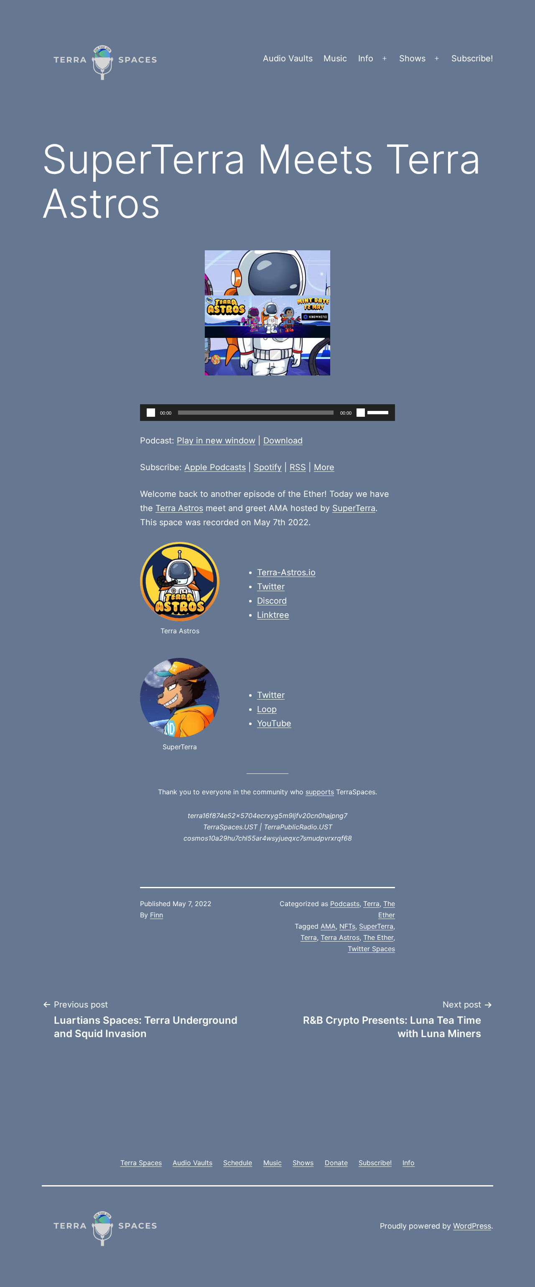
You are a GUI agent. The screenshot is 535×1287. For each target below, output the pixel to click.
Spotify (268, 467)
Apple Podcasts (215, 467)
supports (320, 792)
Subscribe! (472, 58)
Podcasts (344, 903)
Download (283, 441)
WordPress (472, 1226)
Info (365, 58)
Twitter (271, 587)
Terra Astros (179, 508)
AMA (328, 926)
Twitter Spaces (371, 948)
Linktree (273, 615)
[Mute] (361, 412)
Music (335, 58)
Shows (412, 58)
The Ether (378, 937)
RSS (298, 467)
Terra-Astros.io (286, 572)
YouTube (274, 723)
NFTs (347, 926)
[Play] (151, 412)
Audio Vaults (288, 58)
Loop (267, 709)
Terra (371, 903)
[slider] (379, 411)
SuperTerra (353, 508)
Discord (272, 601)
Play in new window (216, 441)
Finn (156, 915)
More (324, 467)
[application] (267, 412)
